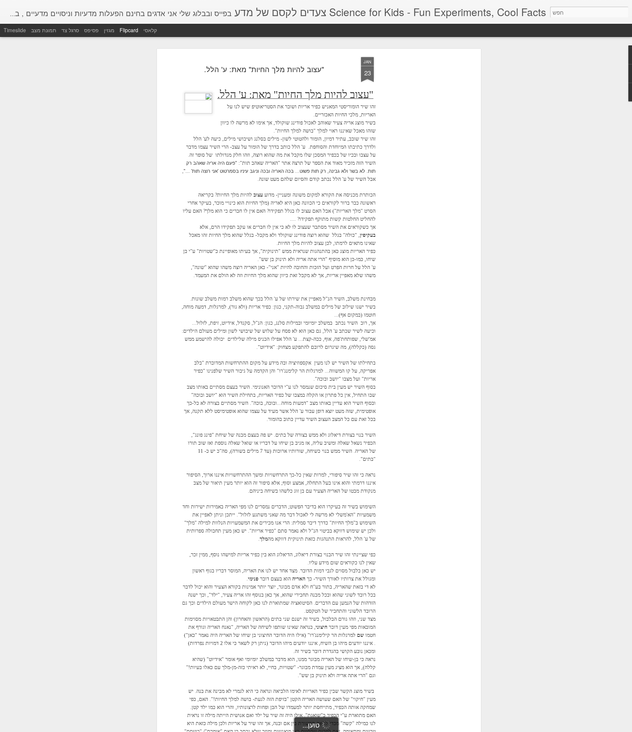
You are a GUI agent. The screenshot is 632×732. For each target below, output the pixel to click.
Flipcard (129, 30)
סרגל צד (70, 30)
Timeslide (15, 30)
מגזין (109, 30)
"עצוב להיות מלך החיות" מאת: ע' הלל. (264, 69)
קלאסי (150, 30)
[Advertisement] (415, 172)
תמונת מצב (43, 30)
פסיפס (91, 30)
